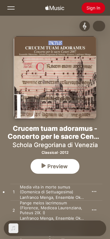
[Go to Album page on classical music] (84, 26)
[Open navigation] (11, 8)
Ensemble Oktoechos (76, 197)
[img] (54, 8)
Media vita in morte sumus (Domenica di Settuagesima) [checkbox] (46, 189)
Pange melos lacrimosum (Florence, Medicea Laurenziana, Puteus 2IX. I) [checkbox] (51, 207)
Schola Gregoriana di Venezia (55, 145)
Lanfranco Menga (36, 197)
